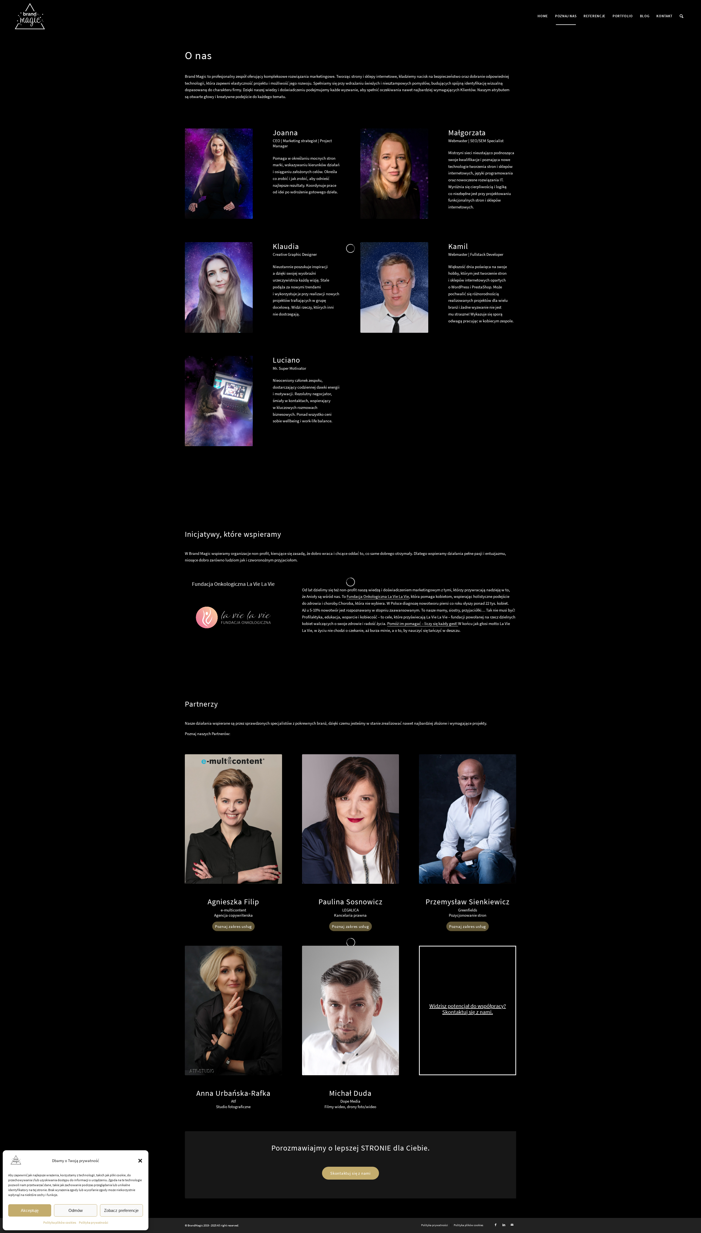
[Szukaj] (681, 16)
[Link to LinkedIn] (504, 1225)
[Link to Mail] (512, 1225)
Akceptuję (30, 1210)
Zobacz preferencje (121, 1210)
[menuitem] (542, 16)
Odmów (75, 1210)
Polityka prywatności (93, 1222)
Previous (197, 401)
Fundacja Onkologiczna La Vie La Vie (378, 596)
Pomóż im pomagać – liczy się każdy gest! (422, 623)
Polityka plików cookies (59, 1222)
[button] (140, 1160)
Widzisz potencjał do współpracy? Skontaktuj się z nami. (467, 1008)
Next (240, 401)
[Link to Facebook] (496, 1225)
